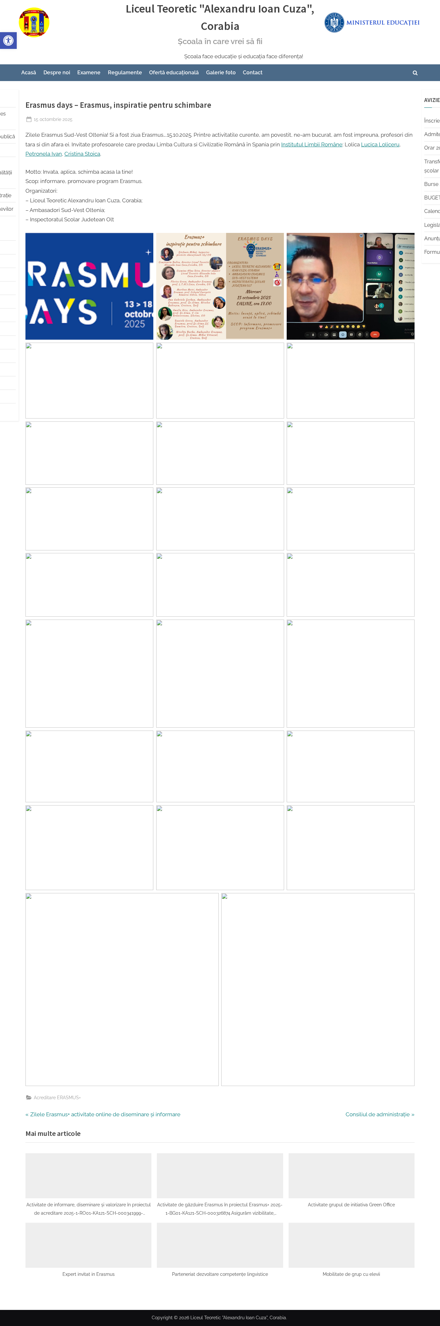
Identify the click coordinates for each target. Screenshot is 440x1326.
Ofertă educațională (174, 72)
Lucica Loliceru (380, 144)
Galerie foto (221, 72)
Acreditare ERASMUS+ (57, 1097)
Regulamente (125, 72)
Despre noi (56, 72)
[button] (8, 40)
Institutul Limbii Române (311, 144)
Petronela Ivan (43, 154)
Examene (88, 72)
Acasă (28, 72)
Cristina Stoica (82, 154)
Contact (253, 72)
